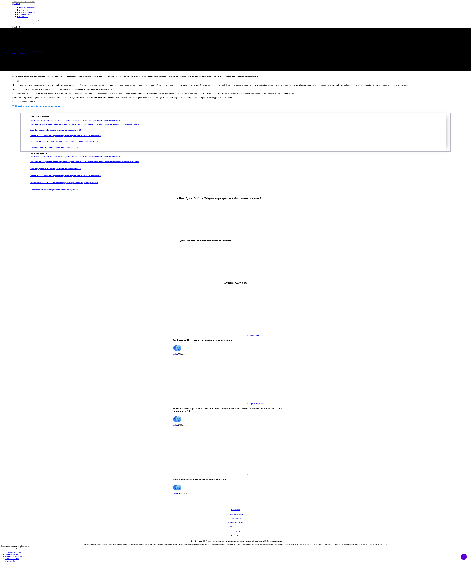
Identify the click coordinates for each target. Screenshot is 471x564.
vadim (18, 51)
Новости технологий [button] (235, 523)
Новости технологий (104, 120)
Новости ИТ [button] (235, 531)
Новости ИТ (38, 51)
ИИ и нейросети (12, 559)
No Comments (18, 53)
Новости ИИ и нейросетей (61, 120)
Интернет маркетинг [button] (235, 514)
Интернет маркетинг (41, 120)
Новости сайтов (89, 120)
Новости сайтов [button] (235, 518)
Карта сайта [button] (235, 535)
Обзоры (116, 120)
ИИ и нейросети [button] (235, 527)
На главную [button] (235, 510)
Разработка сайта (375, 544)
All (31, 120)
